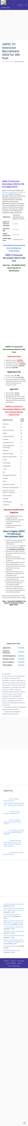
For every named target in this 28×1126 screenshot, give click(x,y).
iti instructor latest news (16, 680)
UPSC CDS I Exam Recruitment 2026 (14, 935)
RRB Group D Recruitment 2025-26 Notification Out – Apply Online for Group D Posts (13, 922)
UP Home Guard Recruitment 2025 (13, 927)
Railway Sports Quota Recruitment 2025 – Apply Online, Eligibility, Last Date (14, 941)
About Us (20, 963)
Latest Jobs (7, 674)
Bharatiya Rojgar (5, 7)
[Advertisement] (14, 25)
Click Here (15, 224)
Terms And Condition (11, 963)
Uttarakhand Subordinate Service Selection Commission (14, 248)
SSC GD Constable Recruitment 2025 (14, 904)
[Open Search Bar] (26, 5)
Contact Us (13, 961)
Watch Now (16, 234)
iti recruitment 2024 (15, 687)
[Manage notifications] (24, 1123)
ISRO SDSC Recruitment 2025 (12, 950)
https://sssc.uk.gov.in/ (12, 546)
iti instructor (5, 678)
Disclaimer (6, 961)
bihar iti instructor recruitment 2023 (14, 676)
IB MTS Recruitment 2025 (11, 946)
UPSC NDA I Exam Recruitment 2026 (14, 931)
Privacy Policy (20, 961)
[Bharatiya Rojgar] (3, 2)
